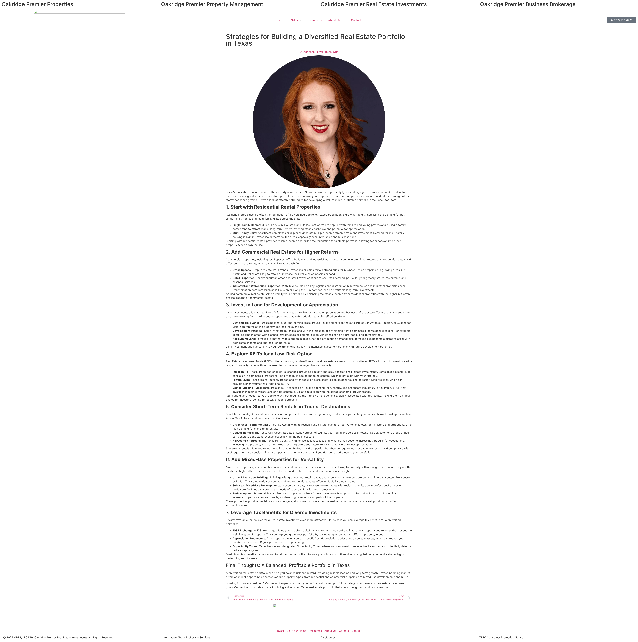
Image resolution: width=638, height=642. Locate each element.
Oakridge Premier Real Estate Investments (374, 4)
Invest (280, 20)
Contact (356, 20)
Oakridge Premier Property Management (212, 4)
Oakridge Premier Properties (37, 4)
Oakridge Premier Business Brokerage (528, 4)
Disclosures (328, 637)
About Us (334, 20)
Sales (294, 20)
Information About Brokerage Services (186, 637)
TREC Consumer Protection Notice (501, 637)
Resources (315, 20)
